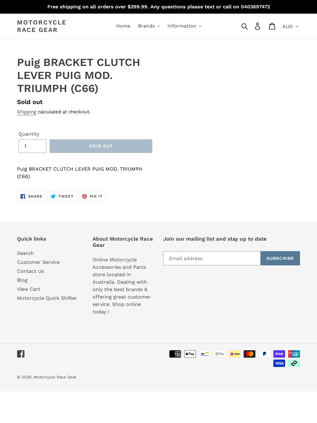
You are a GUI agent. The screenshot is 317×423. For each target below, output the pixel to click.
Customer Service (38, 262)
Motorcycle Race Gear (42, 26)
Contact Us (30, 271)
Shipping (26, 112)
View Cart (28, 289)
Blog (22, 280)
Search (25, 253)
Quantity (29, 134)
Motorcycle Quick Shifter (47, 298)
